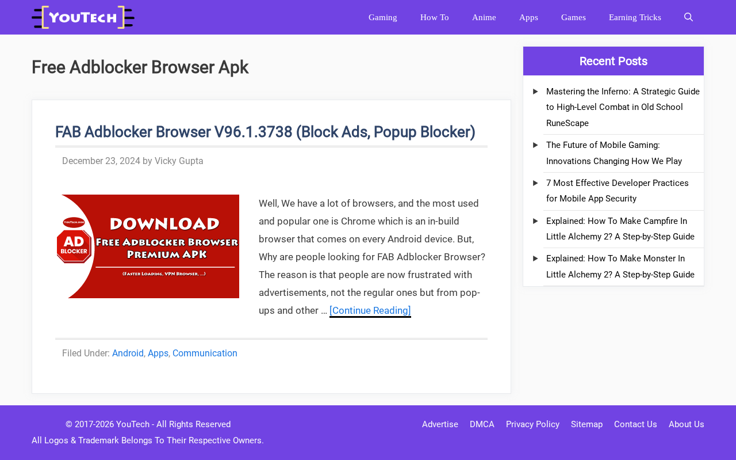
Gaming (383, 17)
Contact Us (635, 424)
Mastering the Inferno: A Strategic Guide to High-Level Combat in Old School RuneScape (623, 107)
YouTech (133, 424)
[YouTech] (86, 17)
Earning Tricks (635, 17)
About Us (686, 424)
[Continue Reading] (370, 310)
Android (128, 353)
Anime (484, 17)
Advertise (440, 424)
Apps (528, 17)
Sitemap (587, 424)
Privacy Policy (532, 424)
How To (434, 17)
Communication (204, 353)
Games (573, 17)
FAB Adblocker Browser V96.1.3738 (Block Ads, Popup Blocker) (265, 131)
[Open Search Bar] (688, 17)
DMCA (482, 424)
